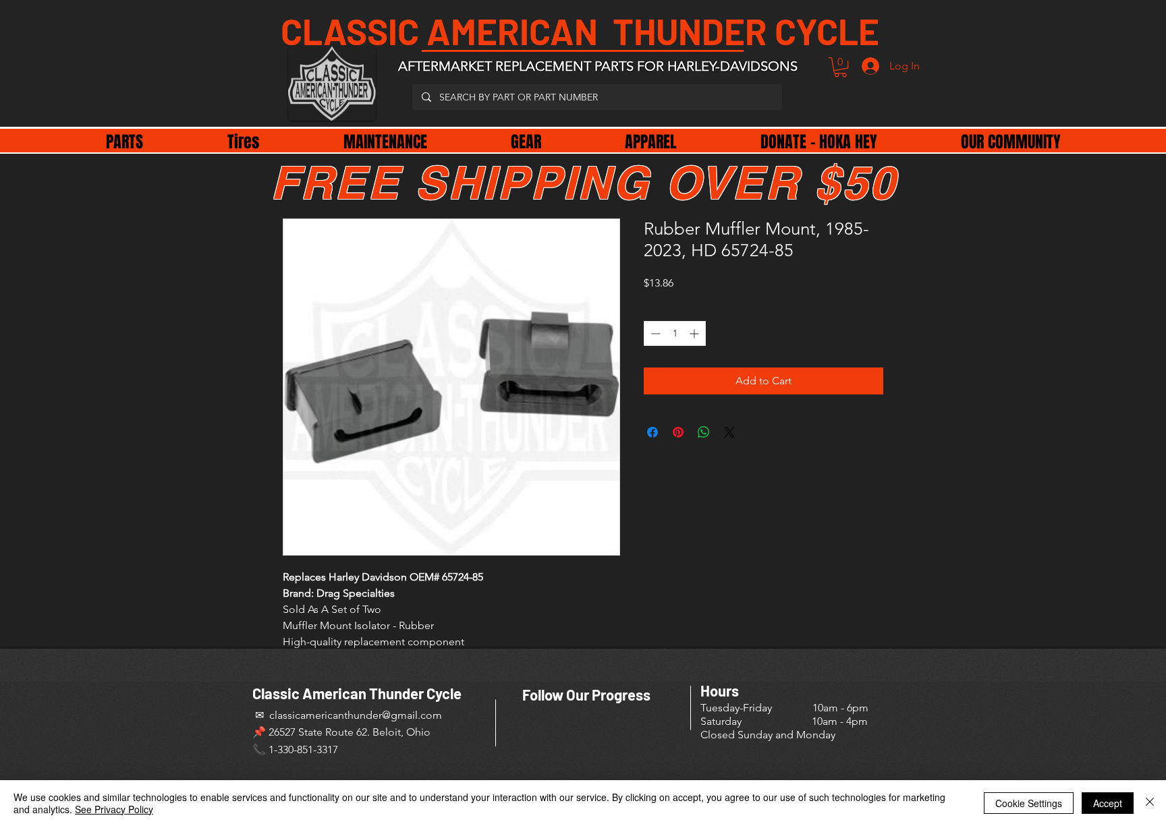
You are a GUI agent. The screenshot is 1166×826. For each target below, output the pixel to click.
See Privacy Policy (114, 809)
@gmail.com (412, 715)
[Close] (1150, 803)
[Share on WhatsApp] (704, 432)
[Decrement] (654, 333)
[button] (840, 67)
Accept (1107, 803)
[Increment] (695, 333)
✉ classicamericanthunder (317, 715)
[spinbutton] (675, 333)
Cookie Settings (1028, 803)
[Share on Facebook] (652, 432)
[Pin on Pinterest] (678, 432)
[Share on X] (729, 432)
